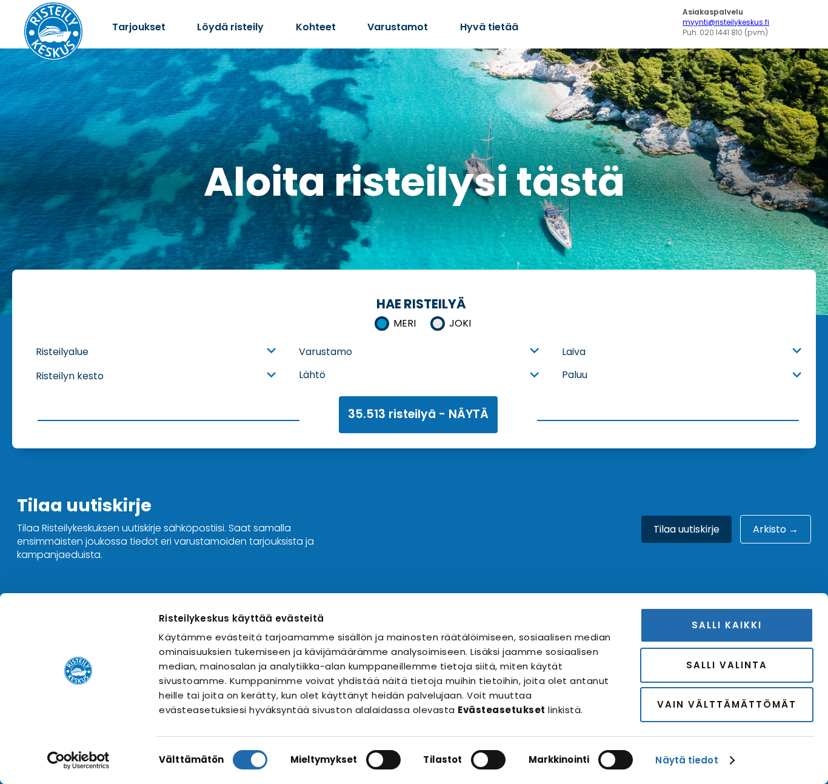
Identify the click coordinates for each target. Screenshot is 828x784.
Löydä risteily (230, 27)
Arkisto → (775, 529)
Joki (460, 323)
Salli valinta (726, 665)
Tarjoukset (138, 27)
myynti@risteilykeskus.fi (726, 22)
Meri (404, 323)
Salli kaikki (727, 625)
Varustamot (397, 27)
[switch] (383, 759)
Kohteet (316, 27)
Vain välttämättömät (726, 704)
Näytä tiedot (686, 760)
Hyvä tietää (489, 27)
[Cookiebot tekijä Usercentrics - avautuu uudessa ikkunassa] (78, 760)
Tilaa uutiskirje (686, 529)
